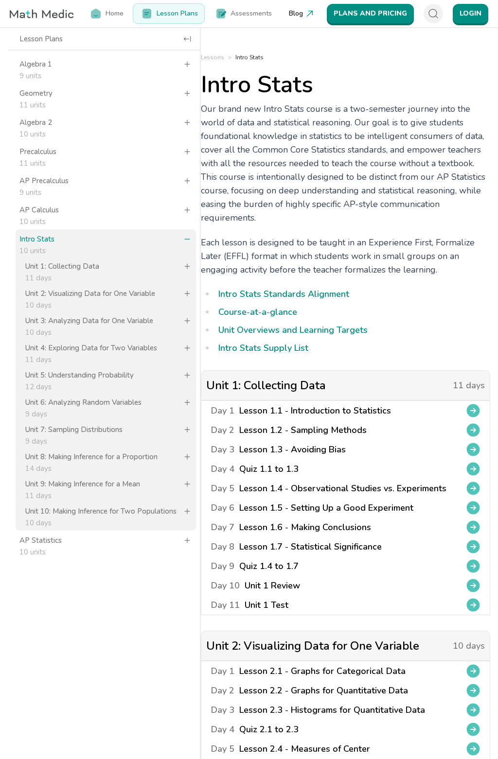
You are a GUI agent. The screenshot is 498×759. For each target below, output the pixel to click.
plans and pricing (370, 13)
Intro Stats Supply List (263, 348)
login (470, 13)
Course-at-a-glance (257, 312)
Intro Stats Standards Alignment (283, 294)
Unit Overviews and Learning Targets (293, 330)
